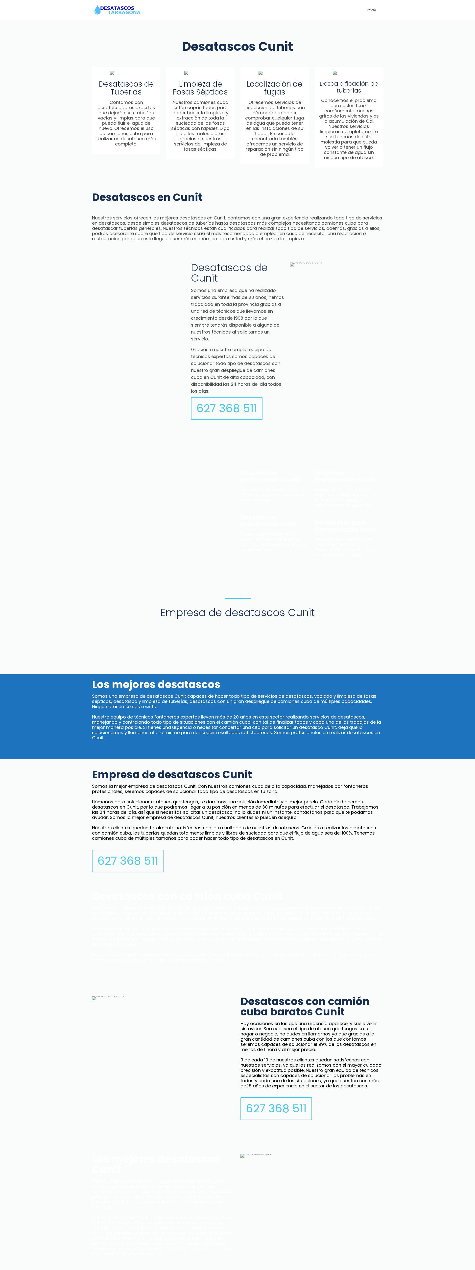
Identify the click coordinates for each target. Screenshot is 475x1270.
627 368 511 (226, 408)
